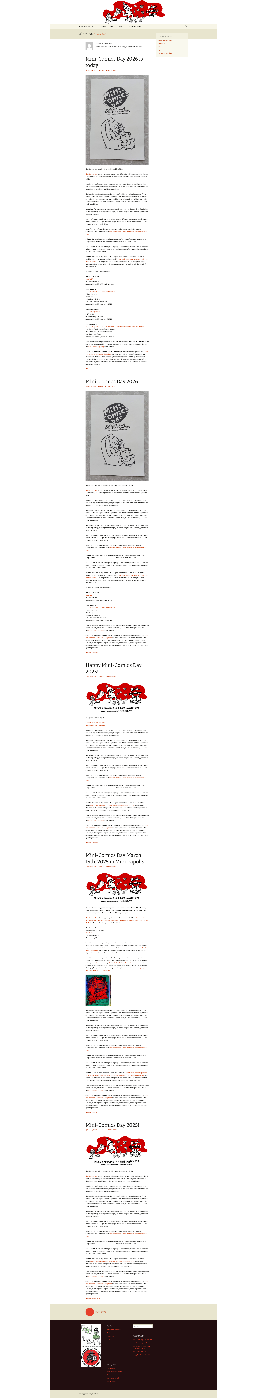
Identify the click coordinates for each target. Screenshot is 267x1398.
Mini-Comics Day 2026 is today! (142, 1340)
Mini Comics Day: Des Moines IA (142, 1343)
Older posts (97, 1311)
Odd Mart (89, 933)
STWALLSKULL (102, 34)
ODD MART (89, 279)
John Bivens (96, 963)
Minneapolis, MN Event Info (95, 725)
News (102, 70)
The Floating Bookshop (94, 312)
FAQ (111, 26)
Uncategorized (111, 1381)
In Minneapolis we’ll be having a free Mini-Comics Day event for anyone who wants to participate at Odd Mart (117, 920)
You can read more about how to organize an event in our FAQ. (112, 805)
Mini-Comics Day (91, 174)
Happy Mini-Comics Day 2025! (142, 1355)
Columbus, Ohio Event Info (95, 723)
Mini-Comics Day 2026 (112, 382)
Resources (102, 26)
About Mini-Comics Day (86, 26)
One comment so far (93, 1298)
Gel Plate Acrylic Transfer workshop (122, 963)
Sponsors (120, 26)
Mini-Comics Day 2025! (112, 1125)
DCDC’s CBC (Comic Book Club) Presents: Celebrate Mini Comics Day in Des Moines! (115, 327)
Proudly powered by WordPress (89, 1394)
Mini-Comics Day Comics (114, 1371)
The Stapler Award (113, 1378)
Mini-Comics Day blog (96, 347)
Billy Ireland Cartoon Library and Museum (100, 291)
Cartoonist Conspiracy (135, 26)
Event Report (111, 1368)
